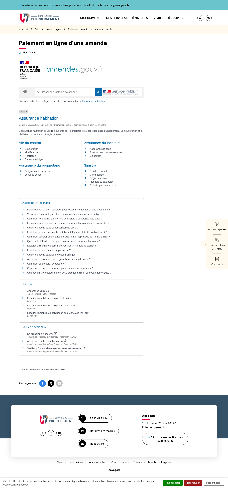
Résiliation (30, 155)
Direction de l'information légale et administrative (43, 369)
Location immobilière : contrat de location (49, 298)
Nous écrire (97, 443)
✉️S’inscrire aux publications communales (165, 439)
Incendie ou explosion (101, 181)
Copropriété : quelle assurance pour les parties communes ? (60, 268)
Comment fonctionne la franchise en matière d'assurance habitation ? (64, 218)
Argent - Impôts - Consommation (61, 101)
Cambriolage (97, 174)
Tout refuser (193, 482)
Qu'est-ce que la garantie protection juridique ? (52, 254)
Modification (31, 152)
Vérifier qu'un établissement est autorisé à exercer (54, 348)
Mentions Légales (159, 462)
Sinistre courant (98, 171)
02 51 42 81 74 (99, 418)
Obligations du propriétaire (39, 171)
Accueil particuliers (30, 101)
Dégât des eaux (98, 178)
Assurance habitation (93, 101)
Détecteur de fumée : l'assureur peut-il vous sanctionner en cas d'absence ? (68, 209)
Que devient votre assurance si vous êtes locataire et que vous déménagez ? (69, 272)
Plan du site (119, 462)
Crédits (137, 462)
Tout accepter (172, 482)
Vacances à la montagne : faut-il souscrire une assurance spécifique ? (65, 214)
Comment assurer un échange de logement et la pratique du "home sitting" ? (68, 236)
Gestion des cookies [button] (70, 462)
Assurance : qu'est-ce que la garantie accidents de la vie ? (58, 259)
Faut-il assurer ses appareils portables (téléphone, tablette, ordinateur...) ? (67, 232)
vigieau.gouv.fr (120, 5)
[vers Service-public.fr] (121, 92)
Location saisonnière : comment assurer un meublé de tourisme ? (62, 245)
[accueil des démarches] (25, 91)
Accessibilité (97, 462)
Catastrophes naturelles (103, 185)
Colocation (95, 155)
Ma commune (90, 18)
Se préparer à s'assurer (40, 333)
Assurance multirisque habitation (45, 341)
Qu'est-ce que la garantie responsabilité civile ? (52, 227)
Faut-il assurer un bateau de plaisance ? (49, 250)
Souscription (31, 148)
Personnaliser (213, 482)
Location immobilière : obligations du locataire (51, 305)
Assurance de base (100, 148)
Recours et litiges (34, 159)
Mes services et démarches (127, 18)
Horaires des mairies (102, 430)
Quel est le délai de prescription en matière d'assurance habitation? (63, 241)
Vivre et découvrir (168, 18)
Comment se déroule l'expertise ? (45, 263)
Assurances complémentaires (106, 152)
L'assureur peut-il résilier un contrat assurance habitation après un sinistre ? (68, 223)
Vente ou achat (33, 174)
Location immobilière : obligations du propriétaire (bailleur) (58, 312)
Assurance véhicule (38, 290)
